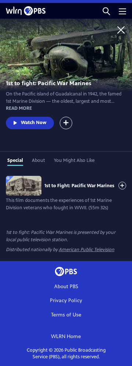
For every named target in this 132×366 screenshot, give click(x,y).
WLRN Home (66, 336)
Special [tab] (15, 160)
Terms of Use (66, 315)
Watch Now (34, 123)
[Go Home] (121, 29)
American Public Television (86, 250)
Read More (19, 108)
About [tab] (38, 160)
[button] (106, 11)
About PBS (66, 286)
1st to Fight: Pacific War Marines (79, 186)
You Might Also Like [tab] (74, 160)
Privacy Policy (66, 300)
